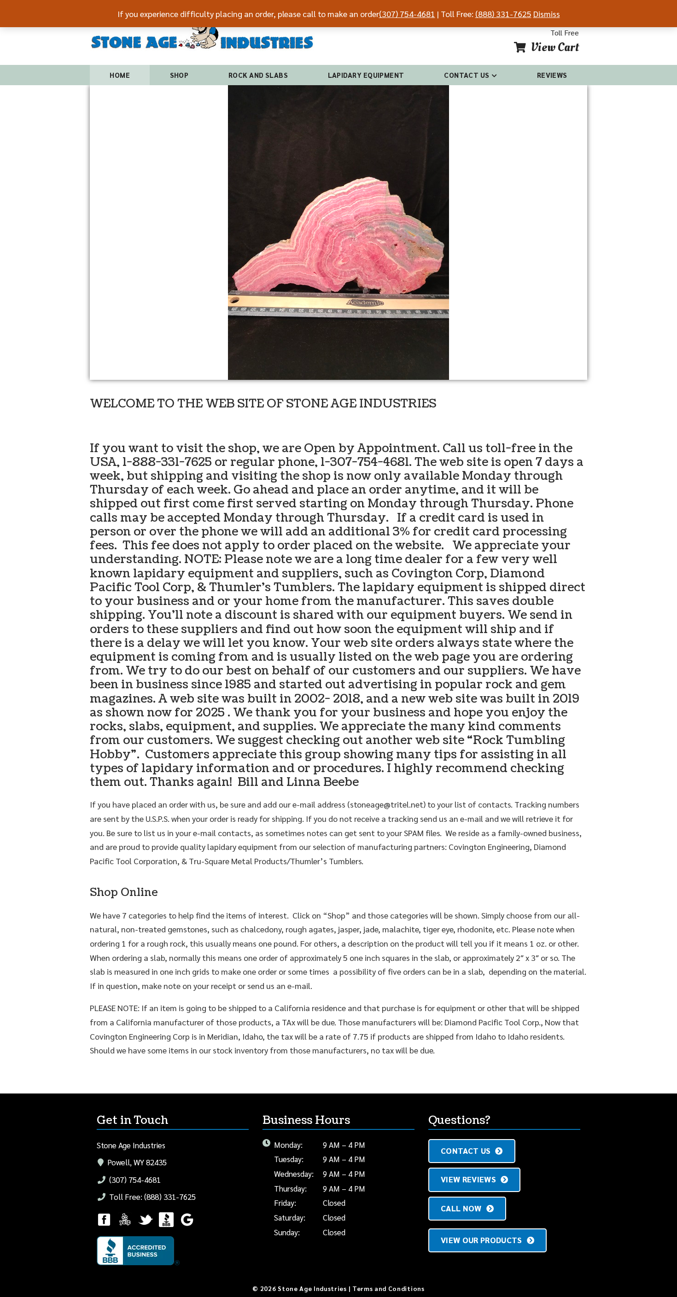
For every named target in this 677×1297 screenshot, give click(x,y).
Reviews (552, 74)
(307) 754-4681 (134, 1180)
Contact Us (467, 74)
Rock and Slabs (258, 74)
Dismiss (546, 13)
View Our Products (481, 1240)
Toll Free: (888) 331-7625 (151, 1197)
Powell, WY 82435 (136, 1162)
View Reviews (468, 1179)
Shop (179, 74)
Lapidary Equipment (366, 74)
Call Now (461, 1208)
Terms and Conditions (388, 1288)
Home (120, 74)
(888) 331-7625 (503, 13)
